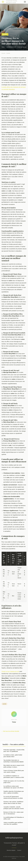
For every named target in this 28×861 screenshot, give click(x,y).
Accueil (3, 53)
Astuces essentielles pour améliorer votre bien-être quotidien (13, 823)
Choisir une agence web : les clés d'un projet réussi (14, 781)
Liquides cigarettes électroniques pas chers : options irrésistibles (14, 792)
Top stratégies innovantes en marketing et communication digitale (14, 760)
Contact (19, 850)
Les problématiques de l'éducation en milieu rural (14, 818)
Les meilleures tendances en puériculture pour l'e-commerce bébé (14, 776)
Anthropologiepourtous (14, 837)
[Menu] (24, 2)
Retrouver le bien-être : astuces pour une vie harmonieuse (13, 812)
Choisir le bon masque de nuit (10, 671)
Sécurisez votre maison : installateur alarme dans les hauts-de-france (13, 802)
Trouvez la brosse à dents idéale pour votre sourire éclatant (14, 771)
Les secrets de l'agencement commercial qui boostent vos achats (13, 797)
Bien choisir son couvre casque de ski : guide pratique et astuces (14, 766)
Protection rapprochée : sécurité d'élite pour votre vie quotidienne (14, 750)
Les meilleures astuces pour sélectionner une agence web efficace (14, 786)
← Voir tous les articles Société (10, 731)
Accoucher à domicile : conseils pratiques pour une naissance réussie (14, 807)
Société (5, 34)
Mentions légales (11, 850)
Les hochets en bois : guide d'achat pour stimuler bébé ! (13, 755)
